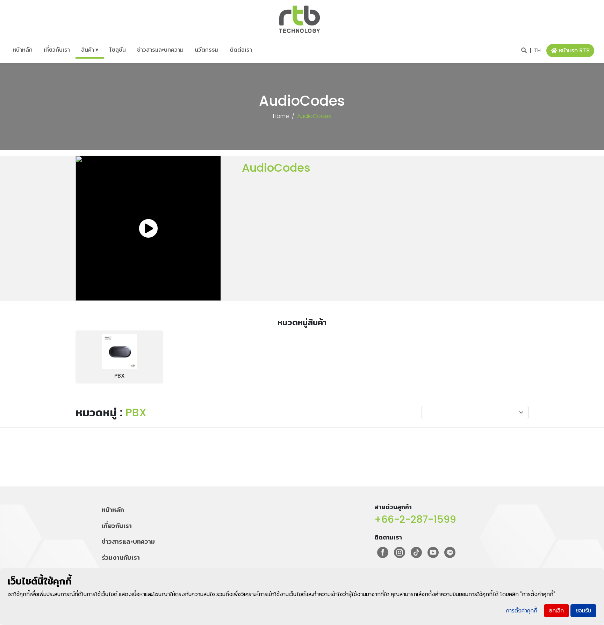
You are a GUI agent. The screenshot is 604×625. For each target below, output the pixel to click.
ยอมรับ (583, 611)
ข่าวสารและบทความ (160, 50)
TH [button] (537, 50)
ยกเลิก (556, 611)
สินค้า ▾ (89, 50)
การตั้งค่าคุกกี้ (521, 611)
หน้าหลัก (23, 50)
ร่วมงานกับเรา (121, 557)
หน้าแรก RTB (574, 50)
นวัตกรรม (206, 50)
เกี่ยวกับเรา (57, 50)
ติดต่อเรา (241, 50)
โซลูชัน (117, 50)
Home (281, 116)
